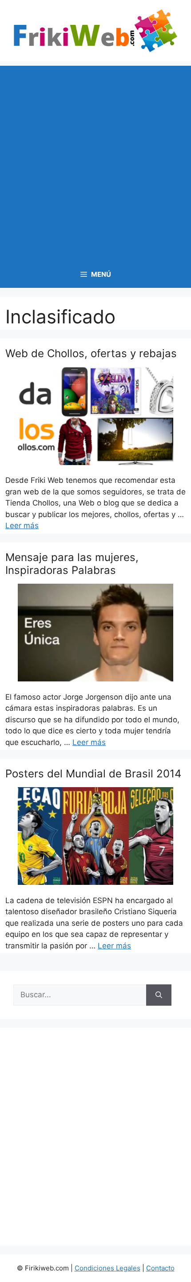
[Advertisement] (95, 161)
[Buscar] (158, 995)
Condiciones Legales (107, 1268)
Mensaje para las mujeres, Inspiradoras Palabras (72, 564)
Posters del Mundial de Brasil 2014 (93, 773)
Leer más (22, 525)
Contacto (160, 1268)
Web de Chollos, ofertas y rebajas (91, 353)
